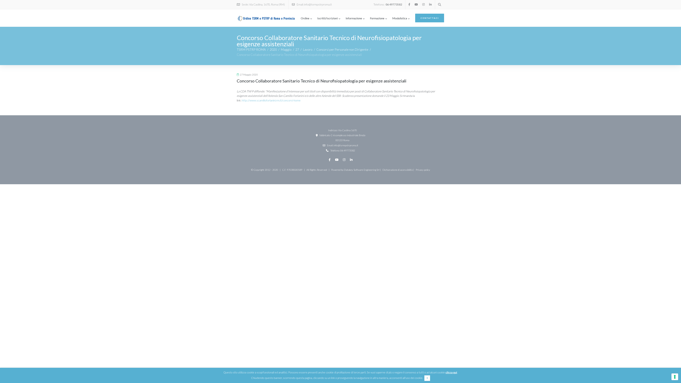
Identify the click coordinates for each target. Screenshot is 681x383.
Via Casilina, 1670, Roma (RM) (267, 4)
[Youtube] (416, 4)
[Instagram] (423, 4)
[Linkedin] (430, 4)
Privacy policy (423, 169)
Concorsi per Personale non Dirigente (342, 49)
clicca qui (451, 372)
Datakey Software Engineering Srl (362, 169)
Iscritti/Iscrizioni (327, 18)
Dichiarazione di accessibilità (398, 169)
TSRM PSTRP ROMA (251, 49)
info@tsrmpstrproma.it (318, 4)
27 (297, 49)
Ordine (305, 18)
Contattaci (429, 18)
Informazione (354, 18)
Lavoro (307, 49)
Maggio (286, 49)
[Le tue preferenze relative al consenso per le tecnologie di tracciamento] (674, 376)
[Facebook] (409, 4)
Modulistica (399, 18)
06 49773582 (394, 4)
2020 (273, 49)
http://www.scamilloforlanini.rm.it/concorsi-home (271, 100)
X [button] (427, 378)
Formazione (377, 18)
